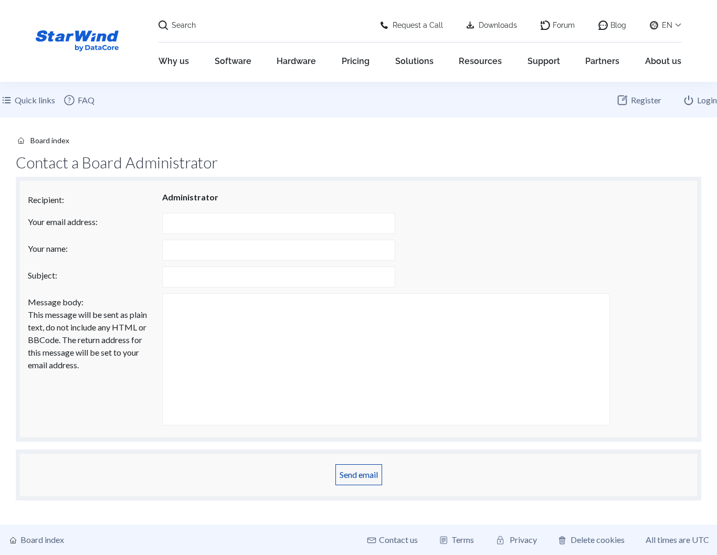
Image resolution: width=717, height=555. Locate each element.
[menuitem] (78, 100)
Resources (480, 61)
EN (667, 25)
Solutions (414, 61)
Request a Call (418, 25)
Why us (174, 61)
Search (184, 25)
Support (544, 61)
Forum (564, 25)
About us (663, 61)
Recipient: (46, 200)
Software (233, 61)
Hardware (296, 61)
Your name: (48, 248)
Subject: (42, 275)
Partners (602, 61)
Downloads (498, 25)
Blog (618, 25)
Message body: (55, 302)
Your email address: (63, 222)
